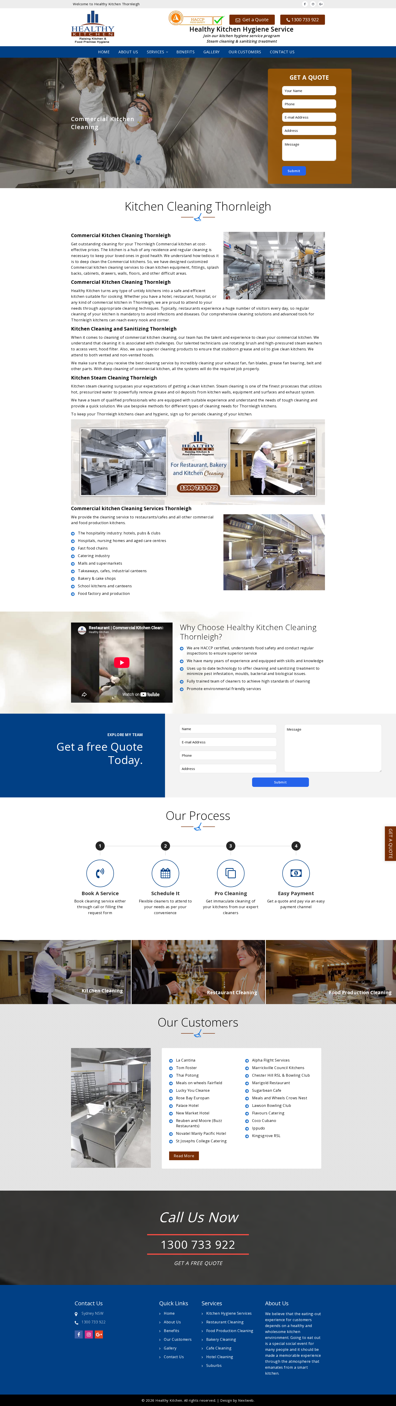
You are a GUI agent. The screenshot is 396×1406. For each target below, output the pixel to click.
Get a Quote (255, 19)
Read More (184, 1155)
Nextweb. (246, 1400)
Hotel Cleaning (219, 1356)
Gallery (212, 51)
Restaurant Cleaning (225, 1322)
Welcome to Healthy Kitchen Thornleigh (106, 4)
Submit (294, 171)
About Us (128, 51)
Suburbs (214, 1365)
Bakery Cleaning (221, 1339)
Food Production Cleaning (229, 1330)
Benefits (185, 51)
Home (104, 51)
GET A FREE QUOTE (198, 1263)
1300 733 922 (305, 19)
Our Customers (245, 51)
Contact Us (282, 51)
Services (155, 51)
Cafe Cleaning (219, 1348)
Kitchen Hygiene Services (229, 1313)
